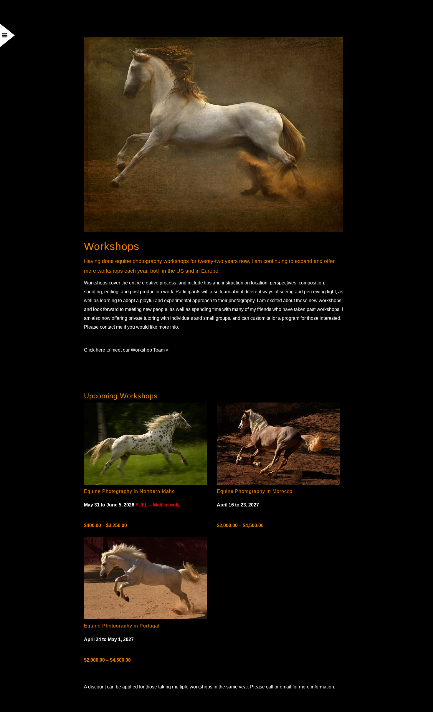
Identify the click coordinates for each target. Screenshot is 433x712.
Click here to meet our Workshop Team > (126, 349)
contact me (111, 326)
